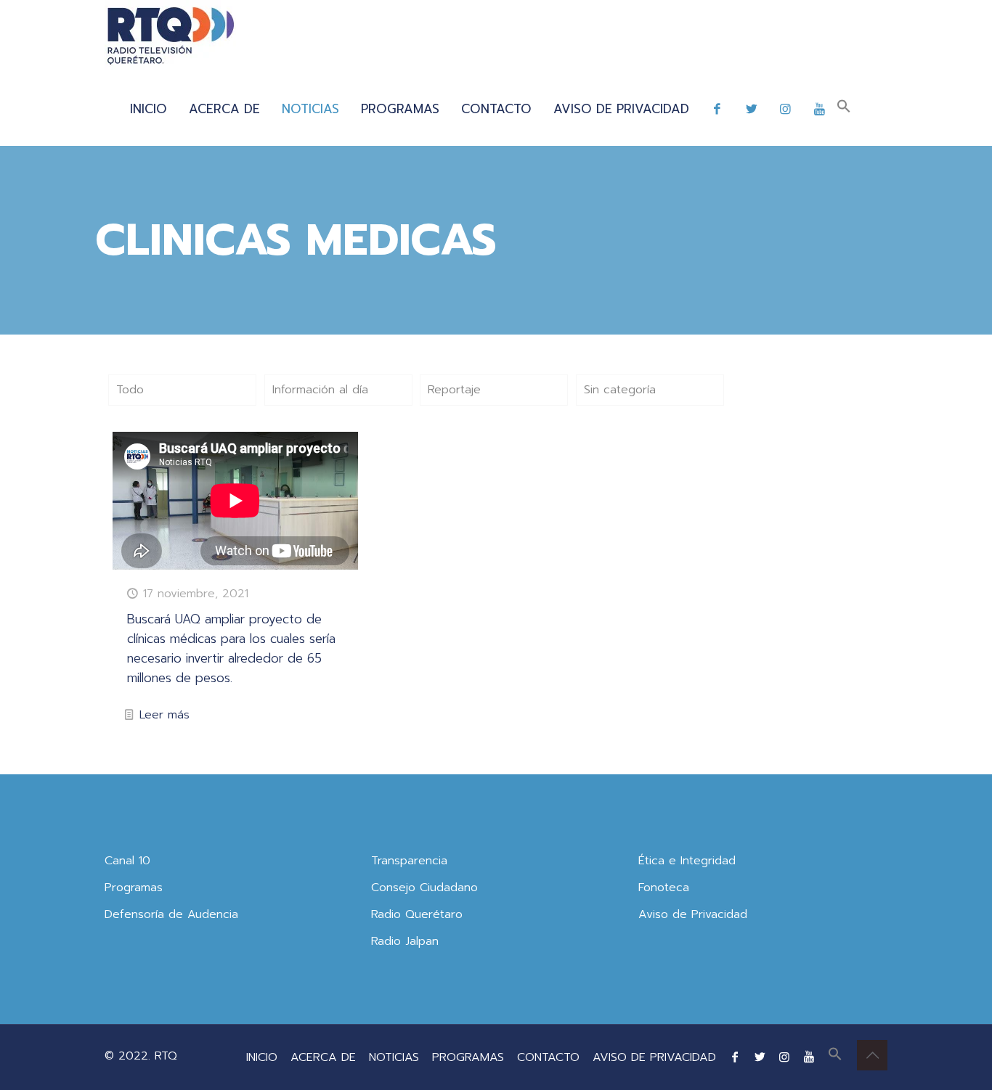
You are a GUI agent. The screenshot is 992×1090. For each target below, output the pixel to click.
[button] (844, 109)
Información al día (320, 389)
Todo (130, 389)
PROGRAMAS (468, 1057)
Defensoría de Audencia (171, 914)
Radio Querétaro (417, 914)
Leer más (164, 715)
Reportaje (454, 389)
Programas (134, 887)
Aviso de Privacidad (692, 914)
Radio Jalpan (405, 941)
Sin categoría (620, 389)
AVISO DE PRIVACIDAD (654, 1057)
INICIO (261, 1057)
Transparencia (409, 860)
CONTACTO (548, 1057)
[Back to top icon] (872, 1055)
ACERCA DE (323, 1057)
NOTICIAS (394, 1057)
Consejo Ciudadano (424, 887)
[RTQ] (170, 36)
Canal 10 (127, 860)
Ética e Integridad (687, 860)
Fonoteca (663, 887)
